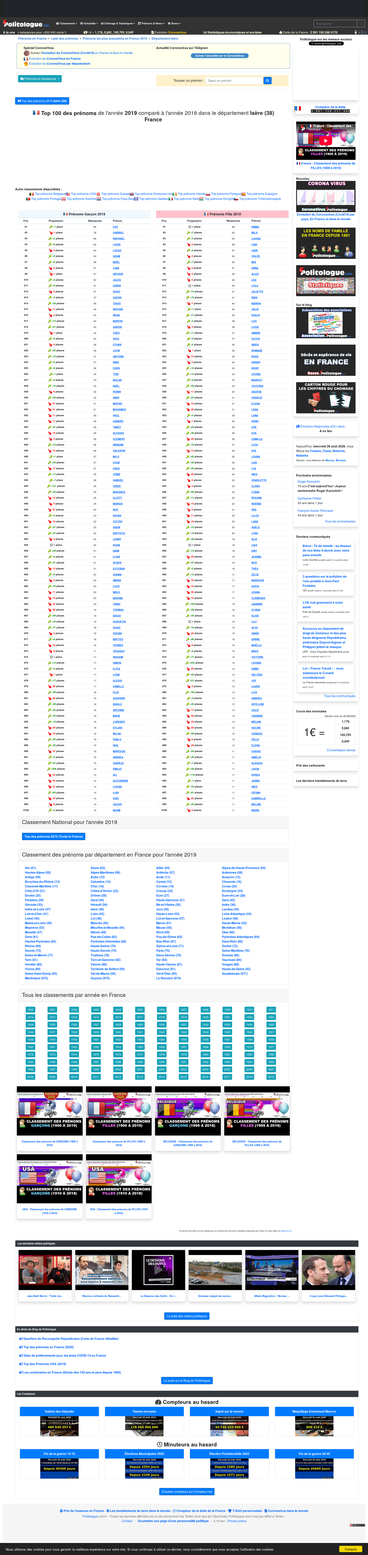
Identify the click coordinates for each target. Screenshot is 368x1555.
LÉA (253, 280)
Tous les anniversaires (340, 521)
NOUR (255, 368)
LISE (254, 462)
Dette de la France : (300, 32)
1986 (74, 1062)
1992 (205, 1062)
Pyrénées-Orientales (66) (108, 941)
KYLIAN (117, 727)
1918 (162, 1017)
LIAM (116, 268)
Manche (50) (99, 923)
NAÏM (116, 551)
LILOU (255, 515)
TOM (115, 374)
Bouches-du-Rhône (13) (42, 881)
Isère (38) (97, 909)
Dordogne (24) (232, 891)
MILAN (117, 733)
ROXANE (256, 498)
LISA (254, 545)
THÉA (254, 568)
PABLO (117, 739)
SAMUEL (118, 480)
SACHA (117, 297)
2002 (162, 1069)
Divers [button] (174, 23)
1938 (74, 1032)
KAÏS (116, 798)
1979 (184, 1054)
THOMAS (118, 610)
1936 (30, 1032)
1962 (74, 1047)
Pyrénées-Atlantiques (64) (241, 936)
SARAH (255, 362)
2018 (249, 1077)
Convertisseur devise (341, 750)
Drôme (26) (99, 895)
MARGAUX (257, 580)
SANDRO (118, 421)
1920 (205, 1017)
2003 (184, 1069)
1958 (249, 1039)
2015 (184, 1077)
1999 (96, 1069)
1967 (184, 1047)
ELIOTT (117, 498)
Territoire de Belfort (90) (108, 969)
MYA (254, 562)
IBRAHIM (118, 444)
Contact (127, 1521)
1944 (205, 1032)
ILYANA (255, 610)
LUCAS (117, 250)
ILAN (116, 792)
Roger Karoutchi (309, 481)
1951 (96, 1039)
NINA (254, 297)
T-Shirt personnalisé (247, 1510)
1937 (52, 1032)
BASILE (117, 704)
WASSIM (118, 657)
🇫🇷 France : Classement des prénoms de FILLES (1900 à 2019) (326, 165)
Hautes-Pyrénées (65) (40, 941)
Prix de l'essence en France (83, 1510)
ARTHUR (118, 274)
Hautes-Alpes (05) (38, 872)
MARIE (255, 810)
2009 (52, 1077)
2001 (140, 1069)
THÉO (116, 333)
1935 (271, 1024)
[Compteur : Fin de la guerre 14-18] (59, 1468)
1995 (271, 1062)
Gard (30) (97, 900)
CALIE (255, 710)
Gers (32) (228, 900)
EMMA (255, 227)
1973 (52, 1054)
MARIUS (118, 503)
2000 (118, 1069)
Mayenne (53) (34, 927)
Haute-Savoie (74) (103, 950)
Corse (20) (229, 886)
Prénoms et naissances (40, 78)
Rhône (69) (33, 946)
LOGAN (117, 786)
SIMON (117, 663)
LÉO (115, 227)
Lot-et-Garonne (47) (170, 918)
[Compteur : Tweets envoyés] (144, 1425)
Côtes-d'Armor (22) (104, 891)
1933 (227, 1024)
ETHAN (117, 344)
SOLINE (256, 727)
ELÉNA (255, 745)
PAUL (116, 415)
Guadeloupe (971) (235, 973)
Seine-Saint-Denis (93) (41, 973)
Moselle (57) (33, 932)
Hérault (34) (99, 904)
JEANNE (256, 556)
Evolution (160, 32)
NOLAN (117, 380)
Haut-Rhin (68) (232, 941)
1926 (74, 1024)
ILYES (116, 668)
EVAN (116, 462)
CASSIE (256, 751)
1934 (249, 1024)
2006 (249, 1069)
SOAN (116, 545)
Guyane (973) (100, 978)
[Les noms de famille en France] (326, 242)
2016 (205, 1077)
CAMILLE (118, 686)
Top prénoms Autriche (82, 198)
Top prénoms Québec (153, 198)
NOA (115, 745)
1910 (249, 1009)
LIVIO (116, 586)
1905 (140, 1009)
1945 (227, 1032)
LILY (254, 621)
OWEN (117, 486)
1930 (162, 1024)
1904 (118, 1009)
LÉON (116, 350)
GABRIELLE (258, 798)
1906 (162, 1009)
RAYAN (117, 515)
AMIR (116, 397)
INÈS (254, 474)
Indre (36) (229, 904)
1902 (74, 1009)
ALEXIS (117, 680)
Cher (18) (97, 886)
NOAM (116, 810)
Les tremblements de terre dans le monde (139, 1510)
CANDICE (257, 733)
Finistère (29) (34, 900)
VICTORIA (257, 386)
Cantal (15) (164, 881)
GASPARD (119, 698)
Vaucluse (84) (232, 959)
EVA (253, 433)
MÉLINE (256, 804)
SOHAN (117, 633)
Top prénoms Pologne (226, 193)
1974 (74, 1054)
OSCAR (117, 804)
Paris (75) (163, 950)
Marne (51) (163, 923)
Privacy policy (237, 1521)
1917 (140, 1017)
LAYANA (256, 663)
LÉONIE (256, 374)
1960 (30, 1047)
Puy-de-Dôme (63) (169, 936)
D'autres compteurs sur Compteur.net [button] (187, 1491)
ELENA (255, 403)
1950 (74, 1039)
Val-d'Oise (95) (166, 973)
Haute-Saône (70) (103, 946)
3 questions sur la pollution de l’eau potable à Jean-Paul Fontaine (325, 581)
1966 (162, 1047)
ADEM (116, 527)
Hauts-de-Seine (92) (236, 969)
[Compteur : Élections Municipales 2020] (144, 1468)
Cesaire (315, 451)
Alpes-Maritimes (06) (105, 872)
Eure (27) (162, 895)
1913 (52, 1017)
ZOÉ (254, 427)
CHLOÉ (255, 256)
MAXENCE (119, 492)
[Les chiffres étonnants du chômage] (326, 397)
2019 (271, 1077)
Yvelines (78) (100, 955)
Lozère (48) (230, 918)
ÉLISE (255, 615)
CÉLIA (255, 739)
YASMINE (257, 716)
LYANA (255, 492)
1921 (227, 1017)
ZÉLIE (255, 574)
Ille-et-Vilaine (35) (168, 904)
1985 (52, 1062)
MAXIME (118, 598)
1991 (184, 1062)
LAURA (255, 686)
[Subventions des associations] (326, 322)
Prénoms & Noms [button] (152, 23)
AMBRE (255, 333)
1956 (205, 1039)
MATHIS (117, 403)
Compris (351, 1549)
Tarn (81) (31, 959)
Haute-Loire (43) (167, 914)
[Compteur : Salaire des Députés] (59, 1425)
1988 (118, 1062)
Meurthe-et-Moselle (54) (107, 927)
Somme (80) (230, 955)
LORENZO (119, 722)
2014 (162, 1077)
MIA (253, 262)
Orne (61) (31, 936)
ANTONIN (118, 710)
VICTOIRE (257, 657)
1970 (249, 1047)
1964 (118, 1047)
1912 (30, 1017)
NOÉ (115, 509)
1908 (205, 1009)
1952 (118, 1039)
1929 (140, 1024)
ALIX (254, 539)
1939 (96, 1032)
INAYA (255, 344)
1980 (205, 1054)
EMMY (255, 668)
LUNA (254, 415)
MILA (254, 232)
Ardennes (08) (232, 872)
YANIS (116, 604)
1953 (140, 1039)
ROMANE (256, 350)
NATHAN (118, 309)
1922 (249, 1017)
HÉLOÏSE (257, 674)
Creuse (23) (164, 891)
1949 (52, 1039)
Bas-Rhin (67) (166, 941)
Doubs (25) (33, 895)
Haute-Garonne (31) (170, 900)
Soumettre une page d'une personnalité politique (173, 1521)
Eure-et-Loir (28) (233, 895)
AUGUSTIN (119, 621)
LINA (254, 244)
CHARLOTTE (259, 480)
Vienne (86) (99, 964)
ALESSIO (118, 433)
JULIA (255, 309)
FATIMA (255, 792)
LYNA (254, 533)
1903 (96, 1009)
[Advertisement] (184, 8)
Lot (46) (96, 918)
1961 (52, 1047)
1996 (30, 1069)
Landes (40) (230, 909)
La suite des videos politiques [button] (187, 1316)
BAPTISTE (119, 533)
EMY (254, 551)
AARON (117, 327)
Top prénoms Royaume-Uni (153, 193)
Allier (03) (163, 868)
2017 (227, 1077)
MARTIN (117, 321)
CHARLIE (118, 763)
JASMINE (257, 604)
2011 (96, 1077)
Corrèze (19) (165, 886)
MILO (116, 456)
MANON (256, 303)
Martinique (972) (36, 978)
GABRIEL (118, 232)
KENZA (255, 775)
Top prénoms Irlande (192, 193)
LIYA (254, 692)
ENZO (116, 468)
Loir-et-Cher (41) (36, 914)
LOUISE (256, 238)
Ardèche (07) (165, 872)
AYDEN (117, 562)
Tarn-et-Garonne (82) (106, 959)
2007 (271, 1069)
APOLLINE (257, 704)
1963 (96, 1047)
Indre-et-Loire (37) (38, 909)
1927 (96, 1024)
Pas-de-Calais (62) (104, 936)
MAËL (116, 262)
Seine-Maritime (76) (236, 950)
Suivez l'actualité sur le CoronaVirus (219, 55)
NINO (116, 362)
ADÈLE (255, 527)
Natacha (339, 451)
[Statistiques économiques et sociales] (326, 280)
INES (254, 786)
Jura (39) (162, 909)
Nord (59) (163, 932)
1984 (30, 1062)
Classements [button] (67, 23)
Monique (341, 460)
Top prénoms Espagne (261, 193)
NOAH (116, 315)
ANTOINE (118, 356)
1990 (162, 1062)
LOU (254, 321)
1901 (52, 1009)
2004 (205, 1069)
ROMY (255, 421)
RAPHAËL (119, 238)
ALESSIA (256, 763)
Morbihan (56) (232, 927)
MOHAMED (119, 409)
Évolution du (55, 58)
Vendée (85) (33, 964)
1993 (227, 1062)
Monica (329, 460)
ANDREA (118, 757)
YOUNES (118, 645)
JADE (254, 250)
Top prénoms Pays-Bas (118, 198)
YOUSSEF (119, 651)
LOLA (254, 285)
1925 (52, 1024)
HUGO (116, 291)
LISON (255, 769)
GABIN (117, 285)
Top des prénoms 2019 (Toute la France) (54, 836)
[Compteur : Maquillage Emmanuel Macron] (314, 1425)
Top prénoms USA (83, 193)
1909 (227, 1009)
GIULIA (255, 315)
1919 (184, 1017)
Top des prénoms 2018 (44, 101)
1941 (140, 1032)
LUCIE (255, 327)
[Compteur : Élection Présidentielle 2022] (229, 1468)
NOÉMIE (256, 503)
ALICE (255, 274)
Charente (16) (232, 881)
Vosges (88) (230, 964)
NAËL (116, 386)
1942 (162, 1032)
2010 (74, 1077)
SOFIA (255, 586)
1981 (227, 1054)
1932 (205, 1024)
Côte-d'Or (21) (35, 891)
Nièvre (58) (98, 932)
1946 (249, 1032)
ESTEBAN (119, 568)
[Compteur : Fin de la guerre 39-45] (314, 1468)
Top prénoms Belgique (50, 193)
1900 (30, 1009)
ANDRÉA (256, 698)
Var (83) (161, 959)
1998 (74, 1069)
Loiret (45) (32, 918)
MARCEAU (119, 751)
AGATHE (256, 391)
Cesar (327, 451)
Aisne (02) (98, 868)
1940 (118, 1032)
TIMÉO (117, 427)
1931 (184, 1024)
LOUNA (255, 456)
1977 (140, 1054)
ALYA (254, 627)
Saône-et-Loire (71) (170, 946)
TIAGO (117, 303)
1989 (140, 1062)
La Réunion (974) (168, 978)
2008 (30, 1077)
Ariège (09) (33, 877)
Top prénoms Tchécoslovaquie (260, 198)
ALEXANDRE (120, 780)
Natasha (302, 455)
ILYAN (116, 556)
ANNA (254, 268)
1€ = (100, 32)
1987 (96, 1062)
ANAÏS (255, 633)
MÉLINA (256, 722)
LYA (253, 468)
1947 (271, 1032)
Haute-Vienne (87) (169, 964)
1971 (271, 1047)
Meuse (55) (164, 927)
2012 (118, 1077)
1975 (96, 1054)
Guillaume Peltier (309, 498)
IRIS (253, 509)
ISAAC (117, 627)
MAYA (254, 651)
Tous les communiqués (340, 696)
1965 (140, 1047)
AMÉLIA (256, 757)
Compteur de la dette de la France (200, 1510)
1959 (271, 1039)
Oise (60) (228, 932)
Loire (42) (97, 914)
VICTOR (117, 521)
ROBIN (117, 391)
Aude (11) (163, 877)
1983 (271, 1054)
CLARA (255, 486)
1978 (162, 1054)
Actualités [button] (89, 23)
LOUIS (117, 244)
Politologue (90, 1516)
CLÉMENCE (258, 598)
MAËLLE (256, 645)
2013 (140, 1077)
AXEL (116, 338)
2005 (227, 1069)
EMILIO (117, 769)
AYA (253, 450)
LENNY (117, 539)
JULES (117, 280)
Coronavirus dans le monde (287, 1510)
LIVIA (254, 444)
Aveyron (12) (231, 877)
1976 (118, 1054)
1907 (184, 1009)
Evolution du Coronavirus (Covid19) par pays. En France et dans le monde (326, 216)
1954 (162, 1039)
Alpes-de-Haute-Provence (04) (244, 868)
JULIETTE (257, 291)
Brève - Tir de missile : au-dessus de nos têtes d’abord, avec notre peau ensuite (327, 550)
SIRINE (255, 639)
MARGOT (256, 380)
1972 (30, 1054)
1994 (249, 1062)
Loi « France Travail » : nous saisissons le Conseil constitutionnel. (323, 673)
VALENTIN (119, 450)
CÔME (116, 474)
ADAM (116, 256)
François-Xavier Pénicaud (315, 510)
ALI (115, 775)
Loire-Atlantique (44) (236, 914)
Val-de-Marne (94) (103, 973)
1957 (227, 1039)
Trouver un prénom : (189, 80)
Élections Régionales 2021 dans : (323, 426)
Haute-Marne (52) (234, 923)
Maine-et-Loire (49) (38, 923)
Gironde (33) (34, 904)
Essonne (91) (165, 969)
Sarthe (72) (230, 946)
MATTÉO (118, 639)
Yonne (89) (32, 969)
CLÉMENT (119, 439)
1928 (118, 1024)
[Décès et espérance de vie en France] (326, 360)
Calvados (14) (101, 881)
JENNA (255, 780)
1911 (271, 1009)
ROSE (255, 356)
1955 (184, 1039)
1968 (205, 1047)
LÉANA (255, 592)
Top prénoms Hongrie (219, 198)
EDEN (116, 368)
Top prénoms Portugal (46, 198)
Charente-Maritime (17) (41, 886)
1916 (118, 1017)
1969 (227, 1047)
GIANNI (117, 574)
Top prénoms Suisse (115, 193)
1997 (52, 1069)
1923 (271, 1017)
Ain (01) (30, 868)
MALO (116, 592)
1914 (74, 1017)
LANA (254, 521)
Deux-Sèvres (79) (168, 955)
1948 (30, 1039)
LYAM (116, 674)
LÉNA (254, 409)
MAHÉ (116, 716)
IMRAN (117, 580)
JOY (253, 680)
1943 (184, 1032)
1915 (96, 1017)
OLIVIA (255, 338)
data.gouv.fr (286, 1231)
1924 (30, 1024)
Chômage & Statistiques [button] (118, 23)
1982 (249, 1054)
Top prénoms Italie (186, 198)
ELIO (116, 692)
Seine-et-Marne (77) (39, 955)
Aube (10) (98, 877)
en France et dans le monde (87, 53)
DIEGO (117, 615)
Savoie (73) (33, 950)
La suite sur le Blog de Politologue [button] (187, 1380)
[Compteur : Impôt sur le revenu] (229, 1425)
